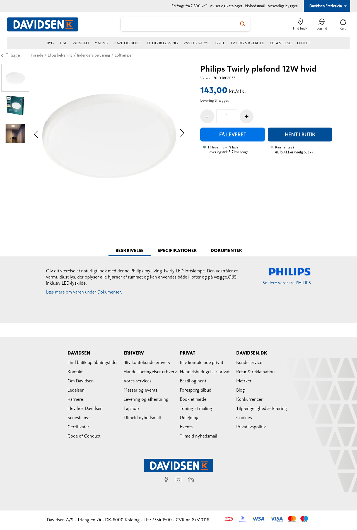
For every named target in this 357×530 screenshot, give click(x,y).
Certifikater (78, 426)
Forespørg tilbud (195, 390)
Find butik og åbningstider (92, 362)
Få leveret (232, 134)
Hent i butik (300, 134)
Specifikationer (177, 250)
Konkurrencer (249, 399)
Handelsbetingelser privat (205, 371)
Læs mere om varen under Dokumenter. (84, 292)
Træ (63, 43)
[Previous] (36, 133)
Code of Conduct (83, 436)
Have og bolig (128, 43)
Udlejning (189, 417)
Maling (101, 43)
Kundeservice (249, 362)
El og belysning (162, 43)
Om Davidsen (80, 380)
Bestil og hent (193, 380)
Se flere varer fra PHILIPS (286, 282)
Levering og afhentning (146, 399)
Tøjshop (131, 408)
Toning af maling (196, 408)
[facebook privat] (166, 480)
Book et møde (193, 399)
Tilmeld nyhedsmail (142, 417)
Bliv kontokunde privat (201, 362)
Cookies (244, 417)
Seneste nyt (78, 417)
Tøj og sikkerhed (248, 43)
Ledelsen (76, 390)
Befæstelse (280, 43)
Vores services (137, 380)
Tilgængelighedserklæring (261, 408)
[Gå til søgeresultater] (243, 24)
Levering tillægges (214, 100)
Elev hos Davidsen (85, 408)
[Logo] (46, 24)
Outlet (303, 43)
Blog (240, 390)
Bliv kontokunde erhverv (147, 362)
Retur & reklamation (255, 371)
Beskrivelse (129, 250)
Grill (220, 43)
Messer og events (140, 390)
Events (186, 426)
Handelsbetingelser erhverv (150, 371)
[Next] (182, 133)
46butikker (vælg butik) (294, 152)
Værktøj (81, 43)
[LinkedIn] (191, 480)
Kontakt (75, 371)
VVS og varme (197, 43)
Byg (50, 43)
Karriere (75, 399)
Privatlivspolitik (251, 426)
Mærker (244, 380)
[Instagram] (178, 480)
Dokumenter (226, 250)
